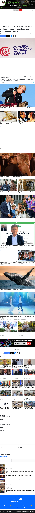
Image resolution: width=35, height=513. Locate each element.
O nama (30, 511)
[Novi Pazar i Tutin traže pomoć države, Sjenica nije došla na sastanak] (5, 393)
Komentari (28, 460)
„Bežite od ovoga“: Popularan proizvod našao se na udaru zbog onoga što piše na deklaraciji (19, 467)
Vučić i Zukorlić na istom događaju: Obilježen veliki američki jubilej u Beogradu (29, 377)
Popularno (17, 460)
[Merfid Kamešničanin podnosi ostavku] (29, 362)
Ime (1, 443)
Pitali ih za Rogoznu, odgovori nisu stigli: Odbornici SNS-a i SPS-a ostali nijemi (29, 398)
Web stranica (20, 447)
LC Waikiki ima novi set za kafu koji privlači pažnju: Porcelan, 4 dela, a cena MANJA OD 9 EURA (19, 479)
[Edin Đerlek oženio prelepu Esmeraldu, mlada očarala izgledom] (17, 362)
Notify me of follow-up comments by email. (7, 452)
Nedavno (6, 460)
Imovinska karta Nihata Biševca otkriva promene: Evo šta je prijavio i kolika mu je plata (5, 366)
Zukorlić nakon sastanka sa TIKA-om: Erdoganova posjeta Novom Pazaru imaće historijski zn (5, 387)
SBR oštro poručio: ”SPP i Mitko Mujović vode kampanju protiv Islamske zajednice (4, 408)
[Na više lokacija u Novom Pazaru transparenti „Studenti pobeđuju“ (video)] (29, 404)
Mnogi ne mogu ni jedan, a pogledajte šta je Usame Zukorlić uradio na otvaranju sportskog (5, 377)
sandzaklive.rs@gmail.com (25, 511)
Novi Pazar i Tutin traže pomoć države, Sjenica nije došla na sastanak (4, 398)
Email (1, 447)
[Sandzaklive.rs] (17, 10)
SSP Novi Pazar (17, 349)
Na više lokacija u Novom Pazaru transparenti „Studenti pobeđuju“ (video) (29, 408)
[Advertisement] (17, 18)
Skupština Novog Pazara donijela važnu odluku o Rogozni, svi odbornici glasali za (17, 408)
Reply (1, 419)
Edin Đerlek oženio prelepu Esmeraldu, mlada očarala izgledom (17, 366)
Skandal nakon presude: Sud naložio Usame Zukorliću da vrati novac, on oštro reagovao (17, 398)
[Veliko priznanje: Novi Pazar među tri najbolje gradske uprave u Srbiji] (17, 383)
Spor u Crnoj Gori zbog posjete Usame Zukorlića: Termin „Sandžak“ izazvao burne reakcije (17, 377)
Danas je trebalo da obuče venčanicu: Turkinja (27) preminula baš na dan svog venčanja (18, 475)
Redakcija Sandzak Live (4, 33)
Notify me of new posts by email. (5, 454)
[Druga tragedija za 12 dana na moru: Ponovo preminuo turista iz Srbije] (2, 465)
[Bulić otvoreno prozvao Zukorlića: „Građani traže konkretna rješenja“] (29, 383)
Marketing (33, 511)
